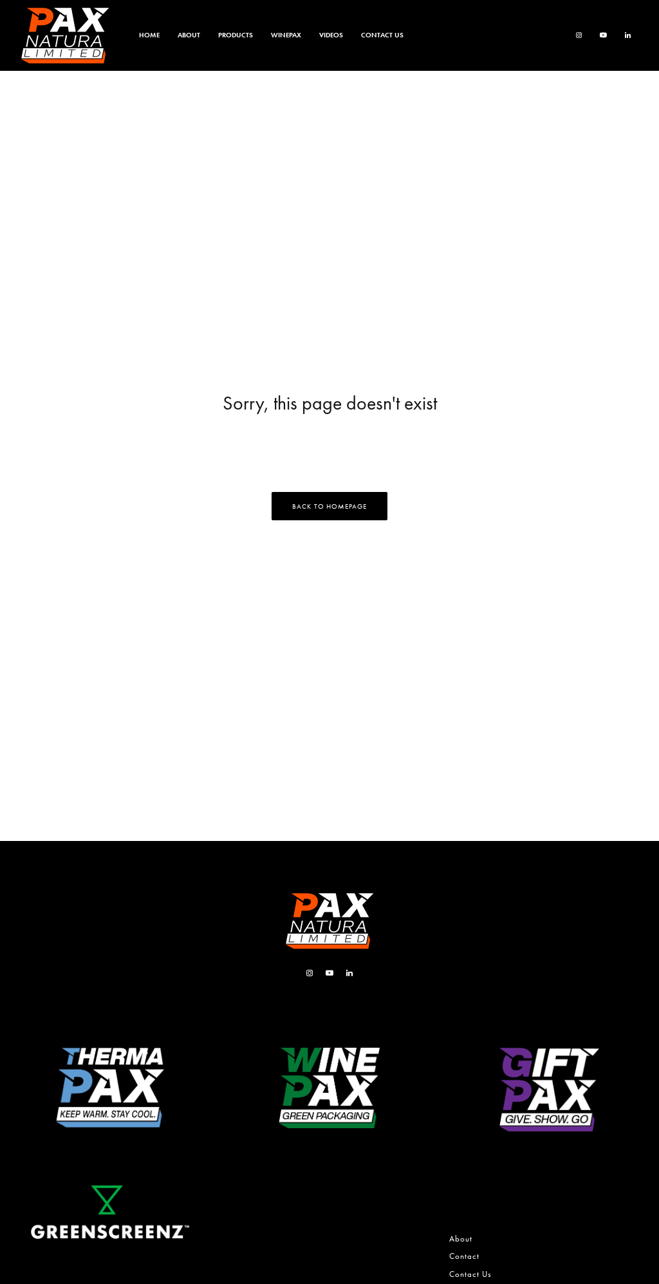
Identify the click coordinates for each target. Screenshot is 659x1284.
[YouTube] (603, 35)
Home (149, 34)
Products (235, 34)
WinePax (286, 34)
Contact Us (382, 34)
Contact (464, 1256)
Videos (331, 34)
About (189, 34)
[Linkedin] (627, 35)
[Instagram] (578, 35)
